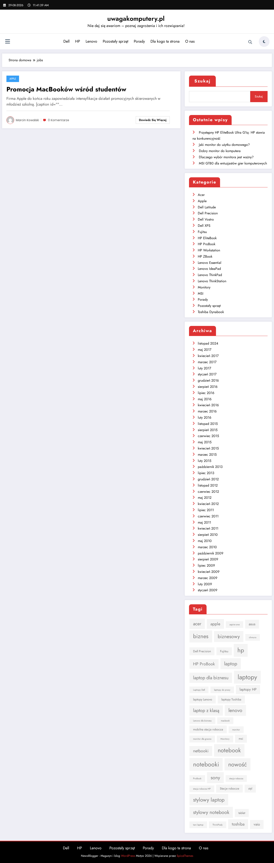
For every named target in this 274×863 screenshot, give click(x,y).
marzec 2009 (207, 577)
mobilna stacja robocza (208, 729)
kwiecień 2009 (208, 571)
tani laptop (198, 824)
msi (241, 738)
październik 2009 (210, 553)
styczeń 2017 (207, 374)
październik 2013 (210, 466)
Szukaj (202, 81)
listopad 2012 (208, 485)
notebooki (206, 764)
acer (197, 623)
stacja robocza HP (202, 788)
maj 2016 (204, 399)
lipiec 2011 (206, 510)
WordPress (128, 856)
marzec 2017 (207, 362)
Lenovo (91, 41)
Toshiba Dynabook (211, 311)
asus (252, 624)
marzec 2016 (207, 411)
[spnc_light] (264, 41)
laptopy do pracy (222, 689)
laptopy (247, 677)
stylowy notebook (211, 812)
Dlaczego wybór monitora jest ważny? (226, 157)
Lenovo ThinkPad (210, 274)
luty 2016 (204, 417)
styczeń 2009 (207, 590)
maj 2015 (204, 442)
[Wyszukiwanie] (250, 42)
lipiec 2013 (206, 472)
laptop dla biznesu (210, 677)
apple (215, 624)
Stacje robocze (229, 788)
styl (250, 788)
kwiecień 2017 (208, 355)
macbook (225, 720)
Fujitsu (202, 231)
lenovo (235, 710)
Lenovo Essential (209, 262)
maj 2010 (205, 540)
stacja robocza (236, 778)
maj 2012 (204, 497)
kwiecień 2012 (208, 503)
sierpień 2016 (207, 386)
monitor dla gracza (202, 739)
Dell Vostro (206, 219)
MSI (200, 293)
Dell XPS (204, 225)
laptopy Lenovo (202, 699)
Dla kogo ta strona (165, 41)
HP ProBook (206, 244)
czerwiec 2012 (208, 491)
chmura (252, 637)
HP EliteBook (207, 238)
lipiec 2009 (206, 565)
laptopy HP (248, 689)
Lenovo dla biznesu (202, 720)
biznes (200, 636)
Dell (66, 41)
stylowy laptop (209, 799)
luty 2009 (205, 584)
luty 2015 (204, 460)
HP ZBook (205, 256)
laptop (230, 663)
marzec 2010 (207, 547)
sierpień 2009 (208, 559)
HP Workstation (209, 250)
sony (215, 777)
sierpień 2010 (208, 534)
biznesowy (229, 636)
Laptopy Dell (199, 689)
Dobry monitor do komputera (220, 150)
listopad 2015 (208, 423)
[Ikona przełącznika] (7, 42)
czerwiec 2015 (208, 435)
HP (77, 41)
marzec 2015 (207, 454)
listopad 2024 (208, 343)
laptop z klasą (206, 710)
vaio (257, 824)
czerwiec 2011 (208, 516)
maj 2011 (204, 522)
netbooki (200, 751)
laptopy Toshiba (231, 699)
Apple (12, 79)
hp (240, 650)
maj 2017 (204, 349)
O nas (190, 41)
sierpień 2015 (207, 429)
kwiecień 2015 (208, 448)
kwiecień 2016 (208, 405)
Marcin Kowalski (27, 120)
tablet (241, 813)
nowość (237, 764)
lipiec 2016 (206, 392)
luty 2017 (204, 368)
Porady (139, 41)
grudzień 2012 (208, 479)
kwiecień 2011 (208, 528)
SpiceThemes (185, 856)
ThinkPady (218, 824)
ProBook (197, 778)
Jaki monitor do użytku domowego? (224, 144)
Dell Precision (208, 213)
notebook (229, 750)
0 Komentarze (58, 120)
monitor (236, 729)
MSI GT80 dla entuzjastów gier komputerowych (233, 163)
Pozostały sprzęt (115, 41)
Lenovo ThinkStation (212, 281)
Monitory (204, 287)
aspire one (234, 624)
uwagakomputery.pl (136, 18)
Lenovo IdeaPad (209, 268)
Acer (201, 194)
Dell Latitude (207, 207)
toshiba (238, 824)
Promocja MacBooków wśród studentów (66, 89)
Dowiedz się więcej (153, 120)
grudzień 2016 (208, 380)
